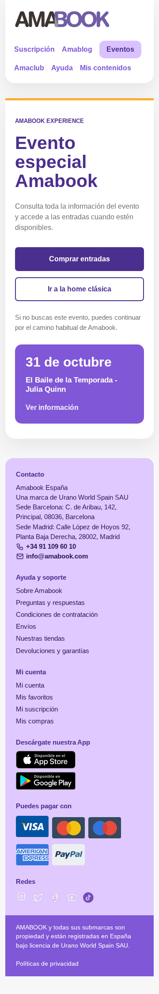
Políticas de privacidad (47, 963)
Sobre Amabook (39, 590)
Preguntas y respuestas (50, 602)
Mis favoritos (34, 697)
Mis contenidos (105, 68)
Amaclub (29, 68)
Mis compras (35, 721)
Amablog (77, 49)
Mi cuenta (30, 685)
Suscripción (34, 49)
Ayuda (62, 68)
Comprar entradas (79, 259)
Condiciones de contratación (57, 614)
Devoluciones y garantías (52, 650)
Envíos (26, 626)
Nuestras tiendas (40, 638)
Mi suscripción (37, 709)
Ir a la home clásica (79, 289)
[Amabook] (62, 19)
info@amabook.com (57, 556)
